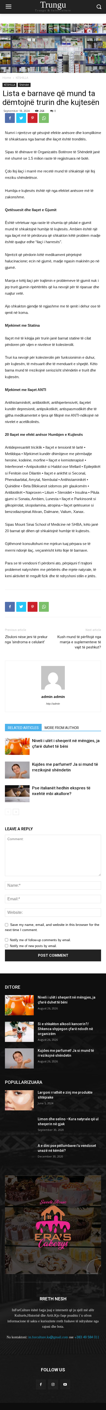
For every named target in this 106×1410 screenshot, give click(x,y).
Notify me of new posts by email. (33, 946)
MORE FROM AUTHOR (62, 728)
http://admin (53, 703)
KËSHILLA (22, 78)
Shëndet (24, 84)
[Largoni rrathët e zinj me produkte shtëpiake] (19, 1100)
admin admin (53, 696)
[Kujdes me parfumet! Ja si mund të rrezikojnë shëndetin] (17, 770)
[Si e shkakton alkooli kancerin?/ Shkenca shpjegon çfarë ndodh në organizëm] (19, 1032)
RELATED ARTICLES (23, 728)
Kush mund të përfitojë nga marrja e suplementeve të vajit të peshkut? (79, 642)
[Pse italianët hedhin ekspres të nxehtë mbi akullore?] (17, 793)
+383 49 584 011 (86, 1337)
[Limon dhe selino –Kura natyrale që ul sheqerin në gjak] (19, 1127)
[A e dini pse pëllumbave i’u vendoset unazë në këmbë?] (19, 1153)
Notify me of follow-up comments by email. (40, 940)
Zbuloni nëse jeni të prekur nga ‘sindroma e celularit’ (26, 639)
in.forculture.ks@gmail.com (48, 1337)
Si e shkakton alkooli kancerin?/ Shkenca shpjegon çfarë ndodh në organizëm (65, 1029)
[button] (99, 7)
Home (6, 78)
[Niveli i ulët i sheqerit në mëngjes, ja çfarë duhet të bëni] (17, 746)
